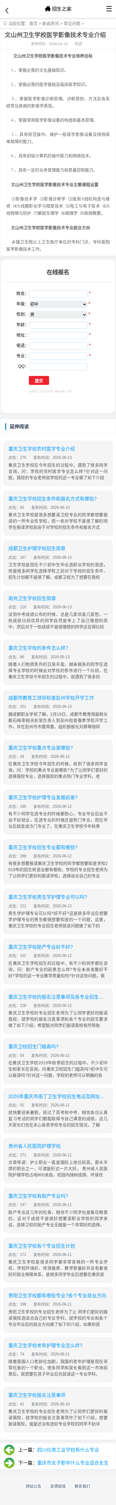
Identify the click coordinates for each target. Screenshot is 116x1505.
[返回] (6, 10)
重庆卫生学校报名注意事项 (36, 1395)
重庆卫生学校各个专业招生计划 (41, 1246)
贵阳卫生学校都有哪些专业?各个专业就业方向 (57, 1295)
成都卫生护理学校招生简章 (36, 548)
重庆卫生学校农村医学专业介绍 (41, 448)
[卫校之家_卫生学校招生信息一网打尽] (58, 9)
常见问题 (72, 23)
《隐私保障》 (60, 391)
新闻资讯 (50, 23)
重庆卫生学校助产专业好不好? (40, 947)
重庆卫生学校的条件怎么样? (38, 648)
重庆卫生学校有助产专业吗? (38, 1196)
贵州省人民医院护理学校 (34, 1146)
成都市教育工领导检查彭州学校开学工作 (51, 697)
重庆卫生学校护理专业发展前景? (43, 797)
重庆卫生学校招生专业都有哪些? (43, 847)
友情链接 (58, 1486)
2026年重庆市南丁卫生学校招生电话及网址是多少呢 (58, 1096)
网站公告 (33, 1486)
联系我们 (82, 1486)
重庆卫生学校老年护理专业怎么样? (45, 1345)
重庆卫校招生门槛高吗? (33, 1046)
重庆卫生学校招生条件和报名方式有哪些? (52, 498)
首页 (33, 23)
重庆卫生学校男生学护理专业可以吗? (47, 897)
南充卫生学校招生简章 (32, 598)
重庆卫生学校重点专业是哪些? (40, 747)
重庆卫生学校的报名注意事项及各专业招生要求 (58, 996)
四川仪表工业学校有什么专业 (68, 1449)
